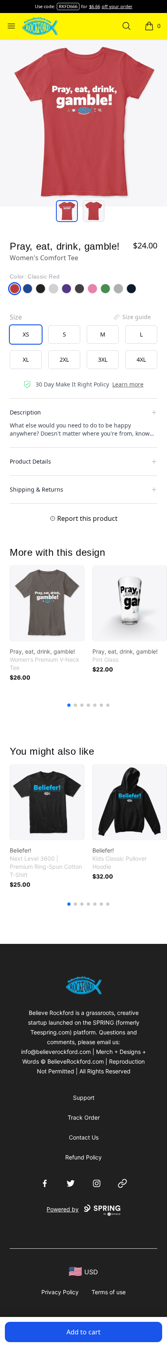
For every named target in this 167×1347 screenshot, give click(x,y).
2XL (64, 359)
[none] (132, 317)
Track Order (84, 1117)
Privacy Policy (60, 1292)
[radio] (26, 334)
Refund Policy (83, 1157)
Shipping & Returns (36, 489)
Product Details (30, 461)
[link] (47, 603)
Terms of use (109, 1292)
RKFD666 (68, 6)
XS (26, 334)
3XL (102, 359)
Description (25, 412)
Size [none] (16, 317)
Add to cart (83, 1332)
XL (26, 359)
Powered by (63, 1209)
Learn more (127, 384)
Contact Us (83, 1137)
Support (83, 1097)
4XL (141, 359)
